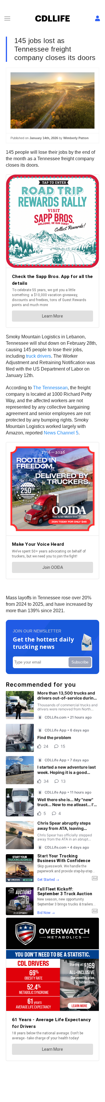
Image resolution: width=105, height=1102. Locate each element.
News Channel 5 (61, 432)
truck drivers (38, 356)
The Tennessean (50, 387)
